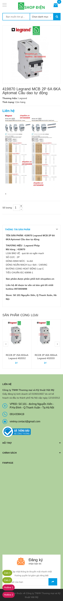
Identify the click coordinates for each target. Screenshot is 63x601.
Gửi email (52, 581)
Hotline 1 (8, 587)
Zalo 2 (7, 580)
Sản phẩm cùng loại (20, 315)
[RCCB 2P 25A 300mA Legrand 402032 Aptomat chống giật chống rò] (17, 333)
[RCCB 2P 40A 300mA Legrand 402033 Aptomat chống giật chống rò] (46, 333)
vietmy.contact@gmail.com (25, 421)
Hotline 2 (8, 594)
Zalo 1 (7, 573)
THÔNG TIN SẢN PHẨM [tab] (17, 229)
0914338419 (17, 414)
